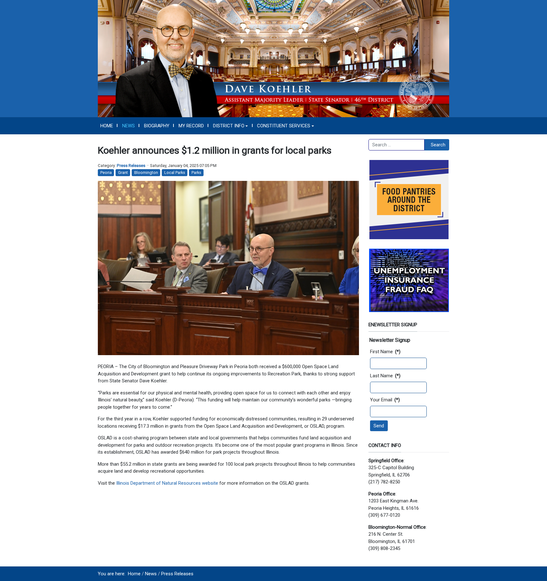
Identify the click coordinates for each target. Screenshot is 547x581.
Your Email (385, 400)
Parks (196, 172)
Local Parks (174, 172)
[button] (230, 126)
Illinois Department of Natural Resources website (167, 483)
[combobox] (396, 144)
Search (438, 145)
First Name (385, 351)
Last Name (385, 376)
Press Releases (131, 165)
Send (379, 426)
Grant (123, 172)
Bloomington (146, 172)
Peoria (106, 172)
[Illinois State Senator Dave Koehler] (273, 58)
